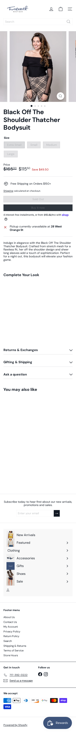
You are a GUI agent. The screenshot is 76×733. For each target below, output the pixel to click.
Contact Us (10, 622)
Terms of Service (13, 650)
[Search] (68, 21)
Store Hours (10, 655)
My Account (10, 626)
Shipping (8, 190)
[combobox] (38, 21)
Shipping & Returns (14, 646)
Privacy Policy (11, 631)
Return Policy (11, 636)
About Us (9, 617)
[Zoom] (60, 96)
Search (7, 641)
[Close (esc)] (71, 658)
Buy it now (38, 207)
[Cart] (60, 9)
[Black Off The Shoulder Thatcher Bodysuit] (38, 296)
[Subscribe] (59, 706)
